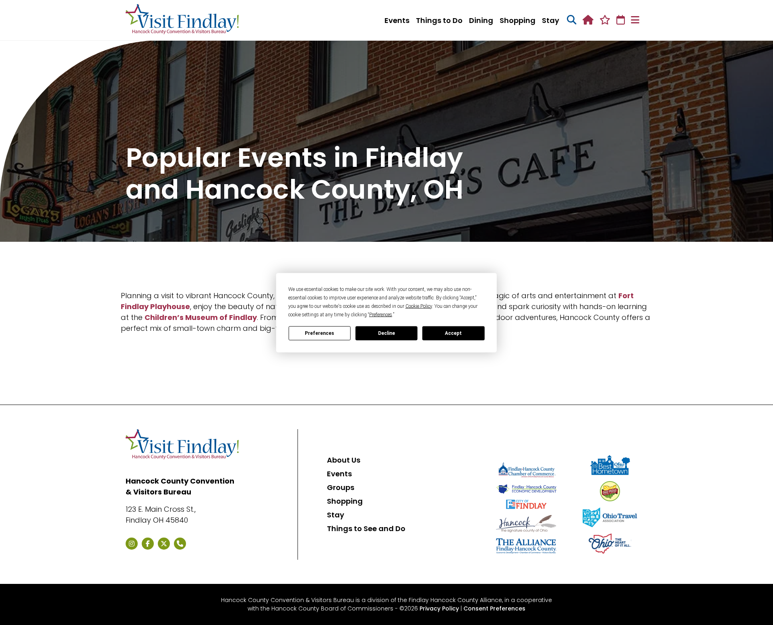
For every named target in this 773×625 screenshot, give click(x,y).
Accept (453, 333)
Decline (386, 333)
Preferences (319, 333)
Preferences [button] (380, 314)
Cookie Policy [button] (418, 306)
